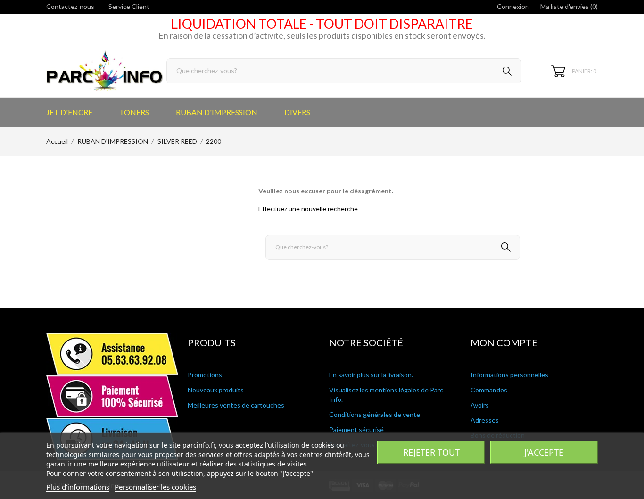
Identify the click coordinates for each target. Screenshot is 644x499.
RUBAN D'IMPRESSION (216, 112)
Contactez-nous (70, 6)
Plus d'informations (77, 486)
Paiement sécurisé (356, 429)
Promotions (205, 375)
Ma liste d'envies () (569, 6)
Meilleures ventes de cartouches (236, 405)
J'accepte (543, 452)
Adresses (485, 420)
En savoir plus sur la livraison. (371, 375)
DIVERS (297, 112)
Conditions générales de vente (374, 414)
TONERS (134, 112)
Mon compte (504, 342)
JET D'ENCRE (69, 112)
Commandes (489, 390)
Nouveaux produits (216, 390)
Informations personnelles (509, 375)
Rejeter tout (431, 452)
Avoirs (480, 405)
